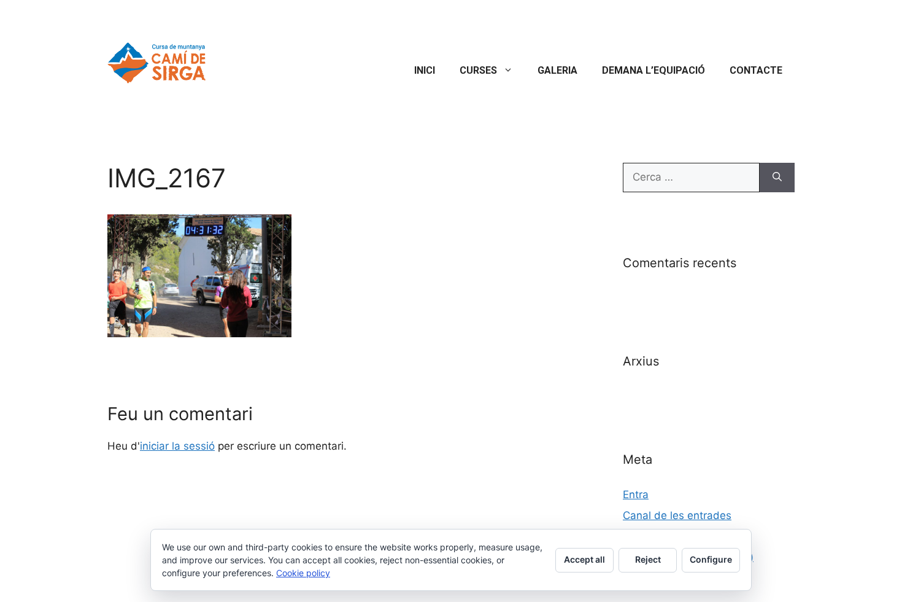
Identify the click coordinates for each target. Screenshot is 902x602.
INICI (424, 70)
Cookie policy (303, 573)
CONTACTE (756, 70)
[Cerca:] (691, 177)
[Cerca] (777, 177)
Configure (711, 559)
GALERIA (557, 70)
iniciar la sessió (177, 446)
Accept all (584, 559)
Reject (648, 559)
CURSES (478, 70)
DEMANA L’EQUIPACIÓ (653, 70)
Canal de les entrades (677, 515)
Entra (636, 494)
